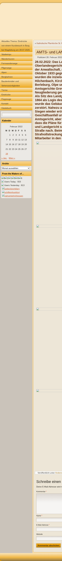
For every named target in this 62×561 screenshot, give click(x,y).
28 (7, 154)
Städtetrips (6, 54)
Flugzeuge (6, 99)
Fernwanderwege (9, 63)
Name (39, 516)
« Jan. (4, 158)
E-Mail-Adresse (43, 525)
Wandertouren (7, 59)
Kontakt (4, 103)
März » (12, 158)
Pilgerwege (6, 68)
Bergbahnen (7, 77)
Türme (4, 90)
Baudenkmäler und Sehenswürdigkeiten (10, 83)
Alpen (4, 72)
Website (39, 534)
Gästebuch (6, 108)
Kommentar (41, 492)
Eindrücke (6, 94)
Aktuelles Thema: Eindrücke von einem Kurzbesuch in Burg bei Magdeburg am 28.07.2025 (15, 45)
